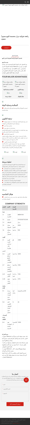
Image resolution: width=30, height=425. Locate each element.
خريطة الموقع (16, 423)
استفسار (6, 47)
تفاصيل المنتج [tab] (15, 55)
